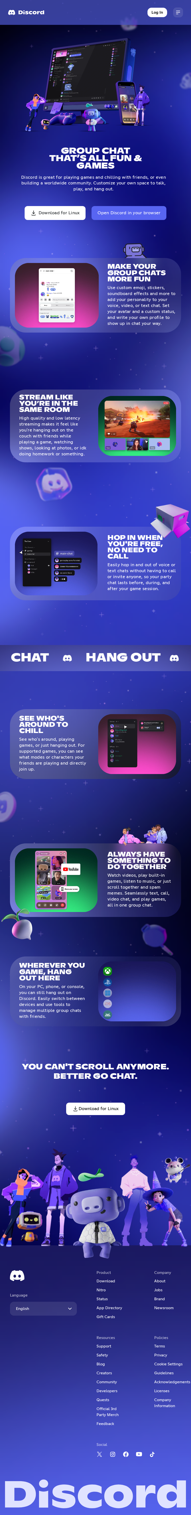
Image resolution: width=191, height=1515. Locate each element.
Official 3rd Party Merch (107, 1412)
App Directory (109, 1308)
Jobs (158, 1290)
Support (103, 1346)
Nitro (101, 1290)
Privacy (160, 1355)
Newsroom (164, 1308)
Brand (159, 1299)
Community (106, 1382)
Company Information (164, 1403)
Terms (159, 1346)
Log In (157, 12)
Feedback (105, 1424)
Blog (100, 1364)
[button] (178, 12)
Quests (102, 1400)
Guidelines (164, 1373)
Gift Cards (105, 1317)
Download (105, 1281)
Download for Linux (59, 213)
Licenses (161, 1391)
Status (102, 1299)
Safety (102, 1355)
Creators (104, 1373)
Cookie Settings (168, 1364)
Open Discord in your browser (128, 213)
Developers (106, 1391)
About (159, 1281)
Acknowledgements (172, 1382)
